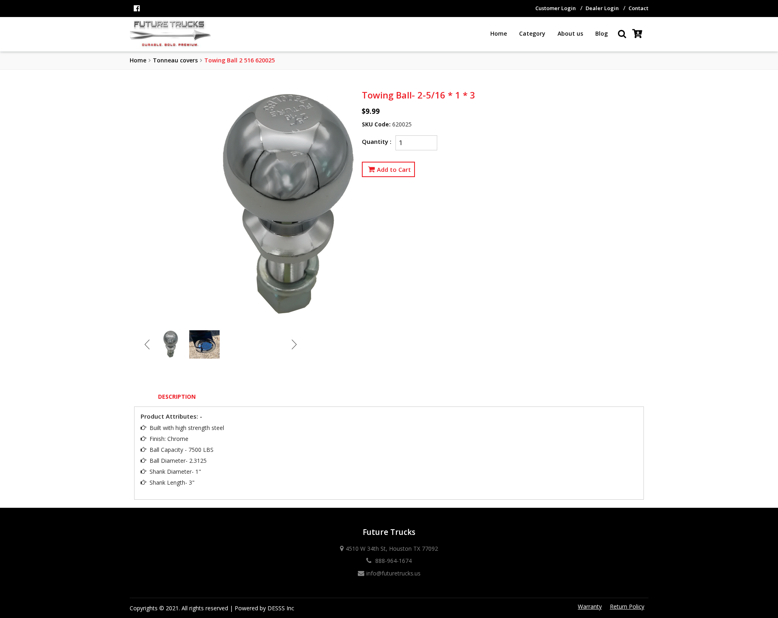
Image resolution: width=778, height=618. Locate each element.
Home (498, 33)
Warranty (590, 606)
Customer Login (555, 8)
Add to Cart (394, 169)
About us (570, 33)
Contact (638, 8)
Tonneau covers (175, 60)
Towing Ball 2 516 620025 (239, 60)
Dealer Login (602, 8)
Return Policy (627, 606)
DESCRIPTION (177, 396)
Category (532, 33)
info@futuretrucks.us (393, 573)
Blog (601, 33)
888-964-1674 (393, 561)
